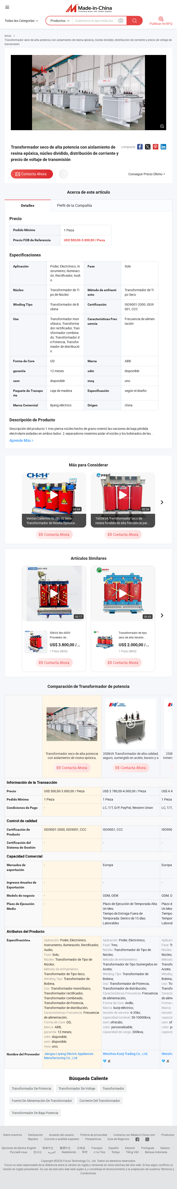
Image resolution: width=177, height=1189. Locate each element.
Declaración (35, 1135)
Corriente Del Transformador (100, 1100)
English (31, 1148)
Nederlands (69, 1152)
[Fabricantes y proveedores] (88, 7)
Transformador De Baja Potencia (35, 1113)
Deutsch (130, 1148)
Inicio (8, 35)
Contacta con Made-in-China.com (134, 1135)
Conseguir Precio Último (145, 174)
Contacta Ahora (34, 173)
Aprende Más (20, 440)
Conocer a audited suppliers (61, 1139)
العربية (52, 1152)
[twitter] (147, 1139)
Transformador (113, 1088)
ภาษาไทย (99, 1152)
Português (147, 1148)
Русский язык (18, 1152)
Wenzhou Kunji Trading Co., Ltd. (125, 1053)
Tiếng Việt (132, 1152)
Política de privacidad (93, 1135)
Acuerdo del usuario (61, 1135)
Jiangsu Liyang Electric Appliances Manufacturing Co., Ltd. (68, 1055)
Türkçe (116, 1152)
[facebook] (137, 1139)
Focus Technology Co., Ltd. (79, 1161)
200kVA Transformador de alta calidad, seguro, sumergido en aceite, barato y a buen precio (131, 757)
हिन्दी (84, 1152)
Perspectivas (93, 1139)
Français (96, 1148)
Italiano (165, 1148)
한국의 (37, 1152)
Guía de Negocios (118, 1139)
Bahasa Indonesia (156, 1152)
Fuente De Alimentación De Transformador (42, 1100)
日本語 (81, 1148)
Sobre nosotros (12, 1135)
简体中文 (47, 1148)
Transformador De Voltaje (77, 1088)
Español (114, 1148)
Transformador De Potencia (31, 1088)
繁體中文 (65, 1148)
